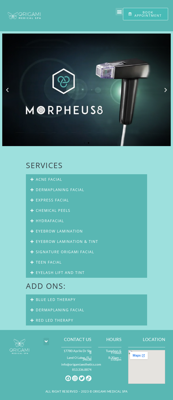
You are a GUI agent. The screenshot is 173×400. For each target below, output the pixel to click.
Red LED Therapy (54, 320)
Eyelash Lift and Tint (60, 272)
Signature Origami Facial (65, 251)
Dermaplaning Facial (60, 189)
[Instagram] (75, 378)
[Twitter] (81, 378)
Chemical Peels (53, 210)
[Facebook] (68, 378)
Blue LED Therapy (56, 299)
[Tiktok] (88, 378)
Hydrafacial (50, 220)
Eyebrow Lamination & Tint (67, 241)
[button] (119, 11)
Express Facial (52, 200)
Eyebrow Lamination (59, 231)
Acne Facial (49, 179)
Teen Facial (49, 262)
